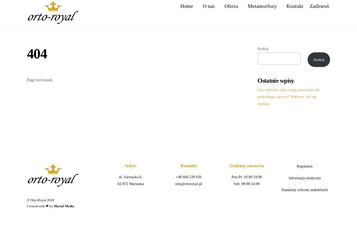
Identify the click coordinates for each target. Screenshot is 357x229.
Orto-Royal (38, 200)
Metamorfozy (262, 6)
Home (186, 6)
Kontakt (294, 6)
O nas (209, 6)
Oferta (231, 6)
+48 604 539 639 (188, 177)
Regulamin (305, 166)
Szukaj (262, 48)
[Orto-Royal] (53, 22)
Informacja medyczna (305, 178)
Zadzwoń (319, 6)
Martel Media (64, 206)
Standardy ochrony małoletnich (304, 190)
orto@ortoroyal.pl (188, 184)
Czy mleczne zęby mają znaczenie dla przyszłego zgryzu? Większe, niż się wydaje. (288, 96)
